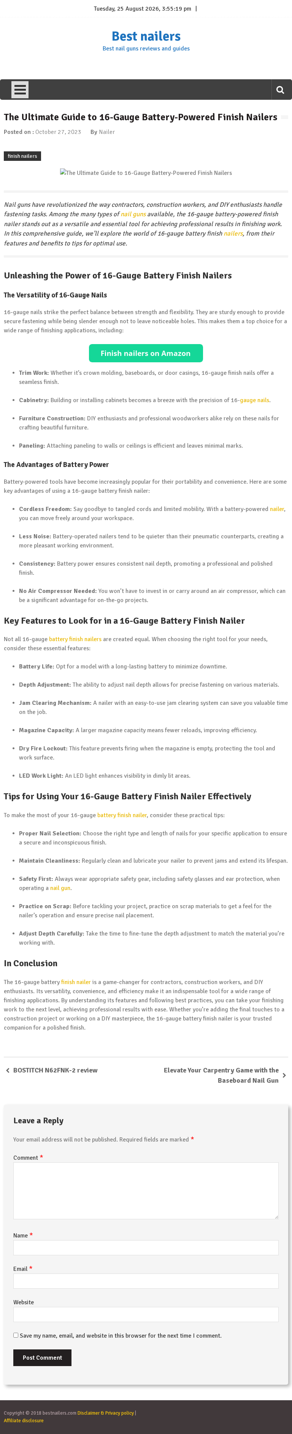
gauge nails (254, 400)
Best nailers (146, 36)
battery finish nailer (122, 815)
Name (23, 1235)
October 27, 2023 (58, 132)
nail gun (60, 888)
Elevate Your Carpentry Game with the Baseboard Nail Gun (221, 1075)
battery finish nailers (75, 639)
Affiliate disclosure (24, 1421)
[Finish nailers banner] (146, 353)
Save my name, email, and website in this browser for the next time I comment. (121, 1336)
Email (23, 1269)
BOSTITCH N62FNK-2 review (55, 1070)
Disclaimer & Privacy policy (106, 1413)
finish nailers (22, 156)
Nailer (107, 132)
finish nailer (76, 982)
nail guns (133, 214)
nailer (277, 509)
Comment (28, 1158)
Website (23, 1302)
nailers (233, 233)
